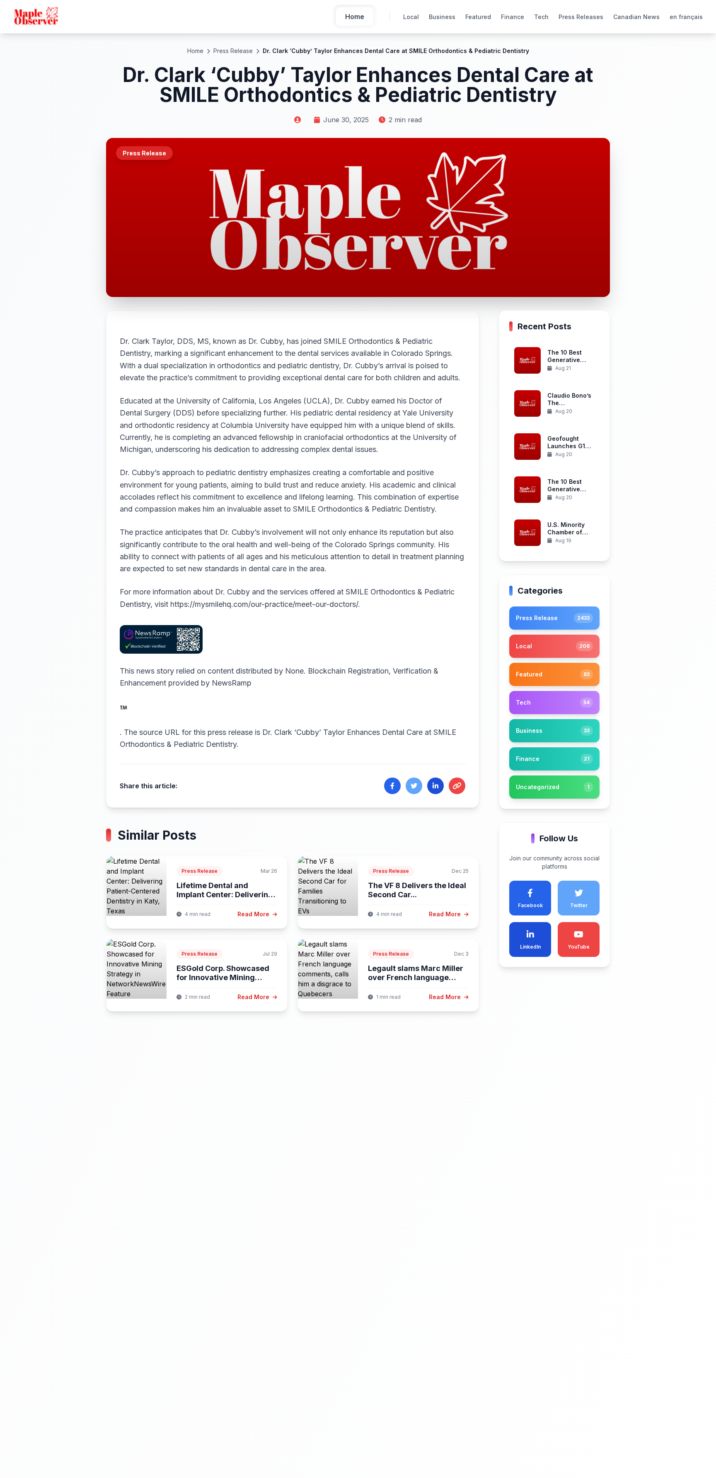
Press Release (233, 50)
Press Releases (581, 16)
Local (411, 16)
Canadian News (636, 16)
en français (686, 16)
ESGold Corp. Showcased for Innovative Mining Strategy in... (223, 977)
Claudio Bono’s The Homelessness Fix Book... (569, 406)
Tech (541, 16)
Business (442, 16)
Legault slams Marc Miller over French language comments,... (415, 977)
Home (195, 50)
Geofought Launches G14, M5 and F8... (569, 446)
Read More (254, 914)
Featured (478, 16)
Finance (512, 16)
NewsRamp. (186, 708)
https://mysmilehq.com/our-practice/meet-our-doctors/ (264, 604)
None (294, 671)
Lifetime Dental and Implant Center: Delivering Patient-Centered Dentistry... (225, 899)
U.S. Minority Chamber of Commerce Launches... (566, 536)
